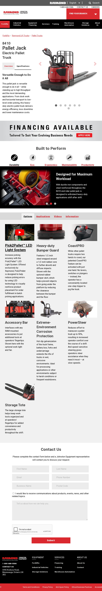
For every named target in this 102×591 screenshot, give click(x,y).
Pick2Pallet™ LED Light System (18, 247)
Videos (58, 216)
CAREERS (95, 7)
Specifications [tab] (23, 66)
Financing (59, 563)
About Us (97, 24)
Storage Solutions (86, 24)
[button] (92, 3)
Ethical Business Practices (82, 587)
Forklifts (4, 24)
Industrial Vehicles (17, 24)
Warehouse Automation (69, 24)
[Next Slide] (96, 187)
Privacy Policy (47, 587)
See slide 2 (51, 204)
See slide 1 (47, 204)
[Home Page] (15, 13)
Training (55, 24)
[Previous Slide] (5, 187)
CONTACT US (82, 7)
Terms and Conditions (31, 587)
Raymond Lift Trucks (20, 36)
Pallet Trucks (37, 36)
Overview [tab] (8, 66)
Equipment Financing (32, 24)
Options (28, 216)
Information (72, 216)
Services (46, 24)
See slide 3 (55, 204)
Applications (43, 216)
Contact (80, 567)
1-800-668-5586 (9, 564)
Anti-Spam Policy (62, 587)
